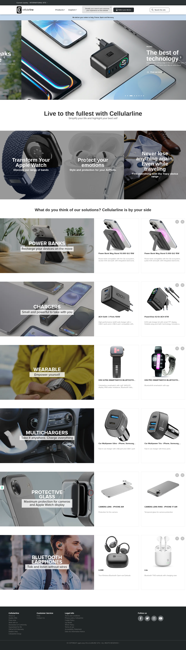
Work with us (13, 622)
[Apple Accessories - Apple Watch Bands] (31, 165)
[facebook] (140, 618)
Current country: (23, 3)
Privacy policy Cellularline (74, 618)
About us (12, 616)
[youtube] (161, 618)
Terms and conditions (72, 616)
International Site (38, 3)
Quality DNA (13, 618)
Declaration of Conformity (18, 625)
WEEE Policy (69, 625)
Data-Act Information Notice (75, 631)
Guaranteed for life (15, 627)
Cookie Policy (69, 620)
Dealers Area (13, 631)
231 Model (68, 622)
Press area (12, 620)
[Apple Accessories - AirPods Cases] (93, 165)
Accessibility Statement (73, 629)
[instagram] (154, 618)
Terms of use (69, 627)
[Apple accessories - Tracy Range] (155, 165)
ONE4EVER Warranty (16, 629)
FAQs (38, 616)
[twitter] (147, 618)
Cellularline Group (15, 634)
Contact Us (41, 618)
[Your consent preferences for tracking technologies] (2, 488)
